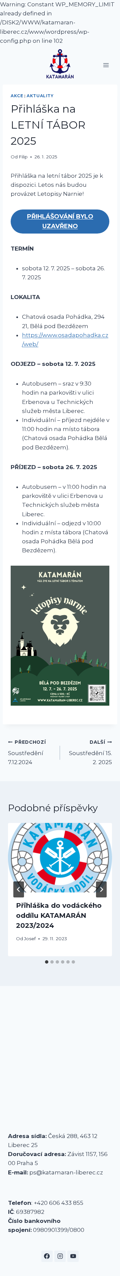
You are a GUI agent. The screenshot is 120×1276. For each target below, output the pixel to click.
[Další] (101, 889)
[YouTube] (73, 1256)
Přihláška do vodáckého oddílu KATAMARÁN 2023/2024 (59, 915)
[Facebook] (47, 1256)
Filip (23, 156)
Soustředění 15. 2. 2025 (90, 752)
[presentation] (60, 857)
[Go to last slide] (18, 889)
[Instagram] (60, 1256)
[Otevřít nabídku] (106, 65)
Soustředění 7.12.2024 (27, 752)
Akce (17, 95)
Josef (30, 938)
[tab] (46, 962)
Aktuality (40, 95)
